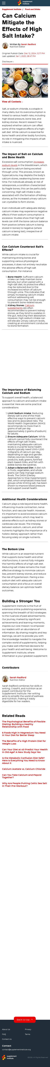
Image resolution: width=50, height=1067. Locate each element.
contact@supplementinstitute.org (16, 1049)
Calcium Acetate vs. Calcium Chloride (23, 769)
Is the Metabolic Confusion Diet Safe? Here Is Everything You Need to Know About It (23, 760)
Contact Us (7, 1039)
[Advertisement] (25, 358)
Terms (27, 1034)
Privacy (28, 1029)
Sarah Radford (28, 44)
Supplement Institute (11, 9)
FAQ (4, 1034)
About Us (6, 1029)
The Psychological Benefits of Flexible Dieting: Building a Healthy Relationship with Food (23, 724)
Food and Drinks (32, 9)
